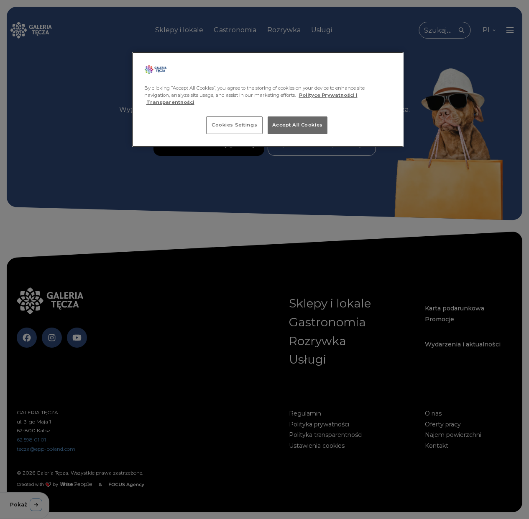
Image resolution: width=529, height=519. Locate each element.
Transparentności (170, 102)
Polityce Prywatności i (328, 95)
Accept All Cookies (297, 125)
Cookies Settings (234, 125)
